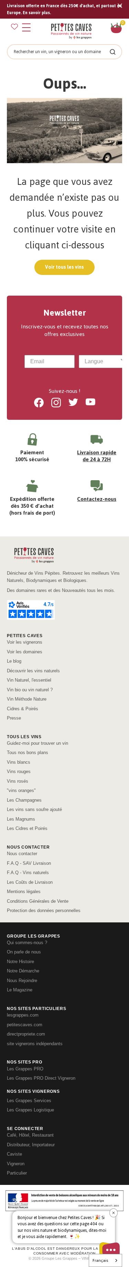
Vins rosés (17, 781)
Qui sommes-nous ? (27, 942)
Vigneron (15, 1163)
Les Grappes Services (29, 1100)
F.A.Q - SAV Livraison (29, 863)
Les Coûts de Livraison (30, 882)
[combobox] (102, 361)
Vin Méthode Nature (26, 699)
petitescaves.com (24, 1024)
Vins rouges (19, 771)
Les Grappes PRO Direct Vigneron (41, 1078)
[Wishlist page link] (14, 26)
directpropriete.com (26, 1034)
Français (100, 1260)
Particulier (17, 1173)
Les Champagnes (24, 800)
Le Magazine (19, 989)
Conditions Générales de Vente (37, 901)
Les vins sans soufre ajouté (34, 809)
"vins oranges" (21, 790)
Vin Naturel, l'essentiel (29, 680)
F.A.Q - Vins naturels (28, 872)
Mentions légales (24, 891)
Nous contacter (22, 853)
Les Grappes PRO (25, 1068)
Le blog (14, 661)
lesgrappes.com (23, 1015)
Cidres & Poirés (22, 708)
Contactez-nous (96, 499)
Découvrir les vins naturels (33, 670)
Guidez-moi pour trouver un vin (37, 743)
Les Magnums (21, 819)
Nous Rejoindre (22, 980)
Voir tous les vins (64, 267)
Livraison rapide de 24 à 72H (96, 456)
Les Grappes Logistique (30, 1109)
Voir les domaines (24, 651)
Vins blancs (18, 762)
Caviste (14, 1154)
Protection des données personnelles (43, 910)
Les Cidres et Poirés (27, 828)
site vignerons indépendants (35, 1043)
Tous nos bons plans (27, 752)
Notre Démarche (23, 970)
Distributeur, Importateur (31, 1144)
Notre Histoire (20, 961)
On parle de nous (24, 951)
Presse (14, 718)
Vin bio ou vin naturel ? (30, 689)
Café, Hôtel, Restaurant (30, 1135)
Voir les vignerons (24, 642)
